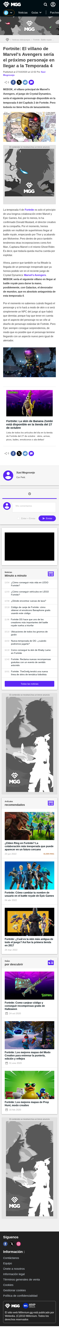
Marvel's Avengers (35, 275)
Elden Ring (49, 854)
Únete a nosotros (14, 1268)
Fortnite (29, 209)
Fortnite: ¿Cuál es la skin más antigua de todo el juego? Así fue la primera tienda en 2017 (29, 942)
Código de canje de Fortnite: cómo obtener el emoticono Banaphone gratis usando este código (30, 610)
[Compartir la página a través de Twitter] (19, 82)
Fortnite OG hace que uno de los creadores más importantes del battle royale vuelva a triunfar (29, 622)
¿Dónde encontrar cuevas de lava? (28, 601)
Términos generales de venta (21, 1279)
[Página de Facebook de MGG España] (5, 1244)
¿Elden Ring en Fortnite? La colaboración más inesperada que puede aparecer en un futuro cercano (29, 846)
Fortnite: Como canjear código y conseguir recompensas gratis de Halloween (25, 1005)
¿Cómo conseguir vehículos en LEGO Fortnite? (30, 593)
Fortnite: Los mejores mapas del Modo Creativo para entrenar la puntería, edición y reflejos (28, 1055)
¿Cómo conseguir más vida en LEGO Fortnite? (29, 584)
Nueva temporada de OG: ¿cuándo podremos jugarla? (28, 642)
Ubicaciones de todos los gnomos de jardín (29, 633)
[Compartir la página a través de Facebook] (13, 82)
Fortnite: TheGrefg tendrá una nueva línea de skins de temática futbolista (29, 673)
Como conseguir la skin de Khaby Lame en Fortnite (31, 651)
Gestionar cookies (14, 1290)
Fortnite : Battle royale (42, 40)
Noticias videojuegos (21, 40)
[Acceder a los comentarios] (31, 82)
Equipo (7, 1263)
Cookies (8, 1285)
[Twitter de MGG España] (12, 1244)
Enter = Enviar (28, 518)
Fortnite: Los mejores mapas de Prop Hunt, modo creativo (27, 1104)
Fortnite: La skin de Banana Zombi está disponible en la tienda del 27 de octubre (29, 424)
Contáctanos (11, 1258)
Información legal (14, 1274)
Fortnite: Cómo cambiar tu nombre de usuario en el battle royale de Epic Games (29, 894)
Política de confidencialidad (20, 1295)
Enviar (48, 518)
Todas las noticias (29, 684)
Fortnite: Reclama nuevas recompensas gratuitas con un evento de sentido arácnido (31, 662)
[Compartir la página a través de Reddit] (25, 82)
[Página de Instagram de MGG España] (18, 1244)
